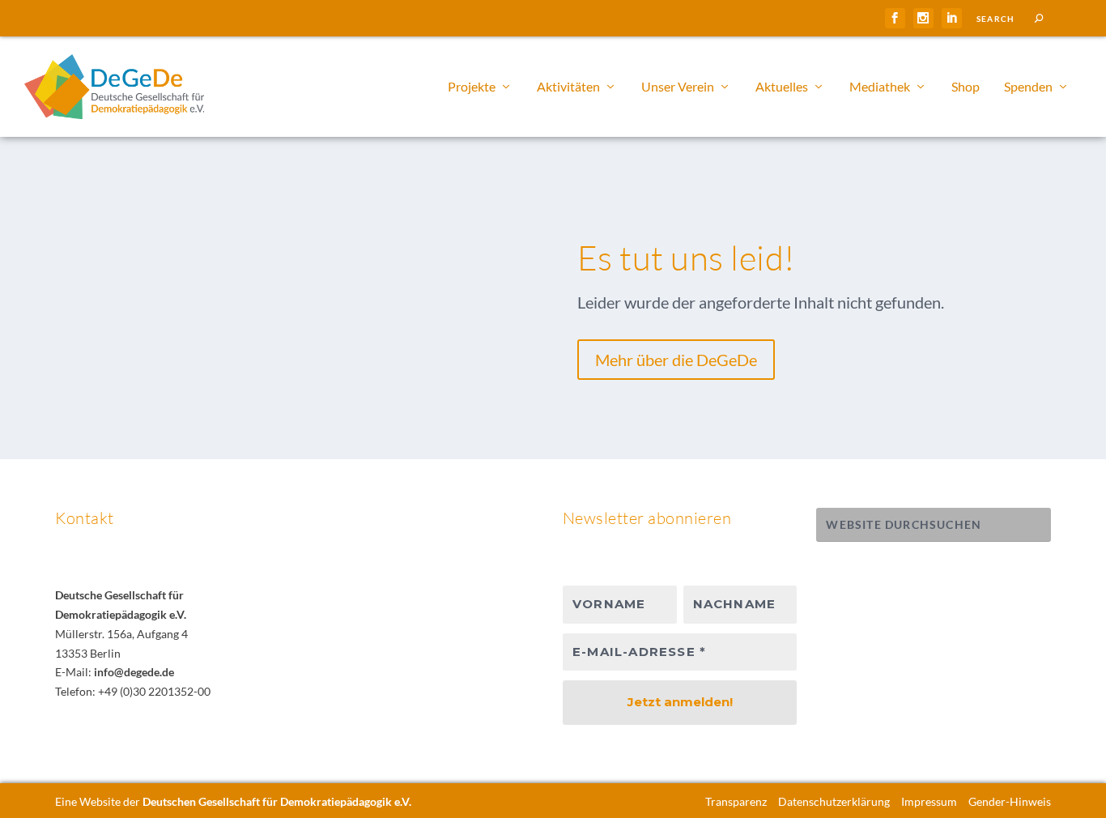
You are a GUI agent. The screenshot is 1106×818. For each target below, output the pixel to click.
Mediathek (879, 87)
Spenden (1028, 87)
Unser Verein (677, 87)
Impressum (929, 801)
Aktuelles (781, 87)
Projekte (472, 87)
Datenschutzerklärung (834, 801)
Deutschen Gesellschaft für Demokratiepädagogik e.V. (277, 801)
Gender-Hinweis (1009, 801)
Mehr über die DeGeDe (676, 359)
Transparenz (736, 801)
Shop (965, 87)
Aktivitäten (568, 87)
